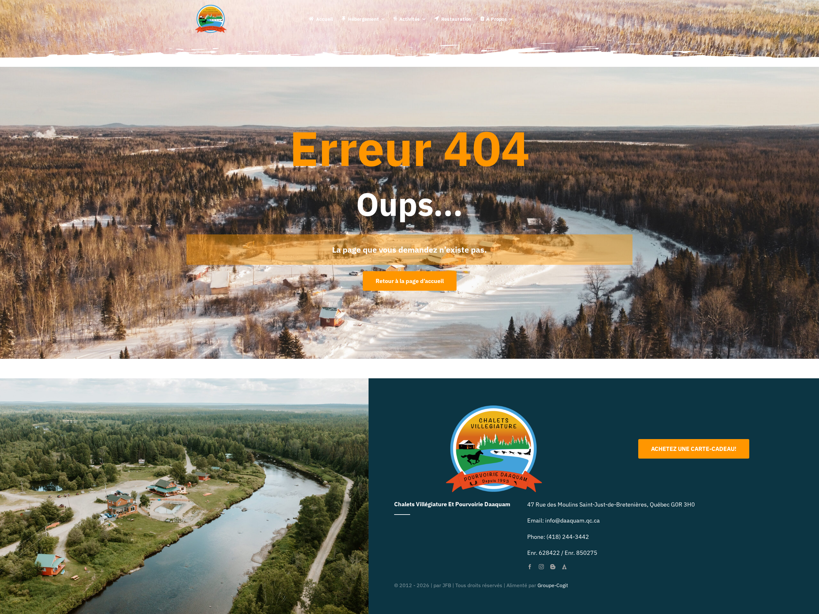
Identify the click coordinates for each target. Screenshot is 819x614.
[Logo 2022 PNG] (494, 408)
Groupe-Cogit (552, 585)
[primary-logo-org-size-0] (211, 7)
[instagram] (541, 566)
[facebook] (529, 566)
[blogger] (552, 566)
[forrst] (564, 566)
